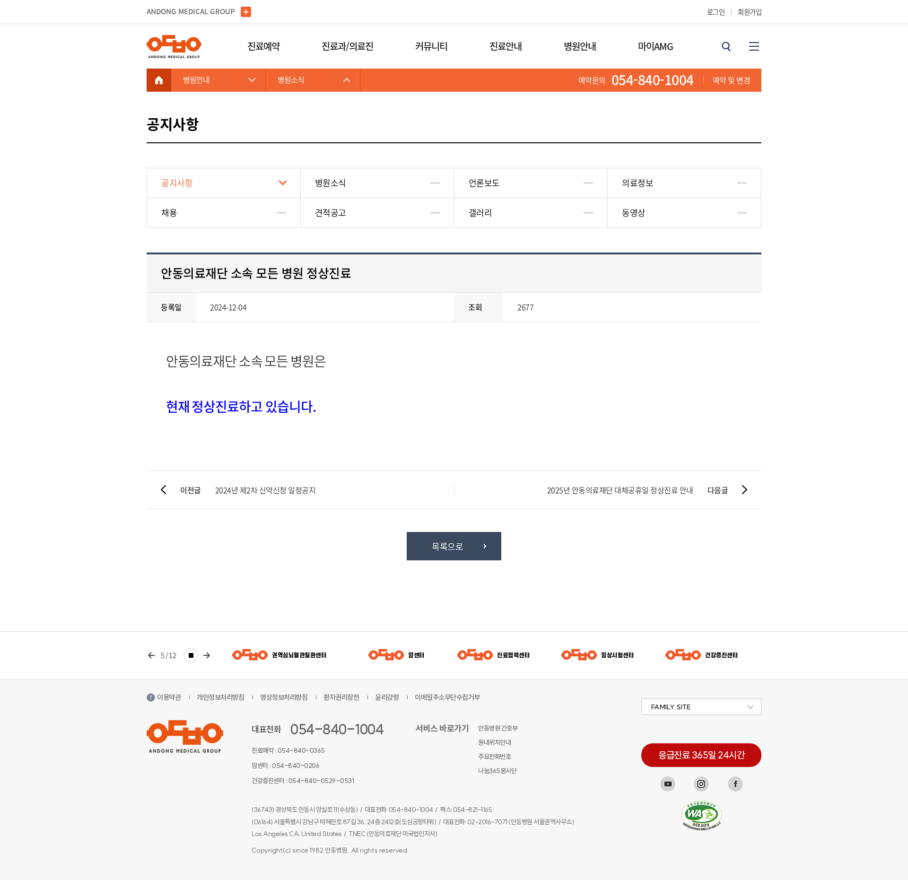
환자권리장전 (341, 697)
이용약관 (169, 697)
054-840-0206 (295, 765)
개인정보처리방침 (220, 697)
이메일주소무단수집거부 (447, 697)
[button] (151, 655)
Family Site (670, 707)
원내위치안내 (494, 742)
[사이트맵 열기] (754, 46)
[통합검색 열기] (726, 46)
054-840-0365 (301, 750)
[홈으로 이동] (159, 80)
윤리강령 (387, 697)
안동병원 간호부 (497, 728)
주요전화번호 (494, 756)
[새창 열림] (667, 784)
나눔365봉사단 (497, 771)
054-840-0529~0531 (321, 780)
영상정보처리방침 (283, 697)
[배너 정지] (191, 655)
